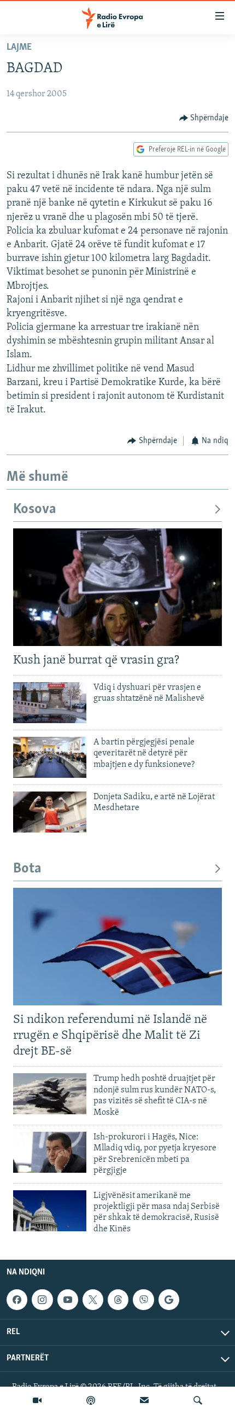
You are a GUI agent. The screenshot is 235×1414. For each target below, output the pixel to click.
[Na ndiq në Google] (168, 1299)
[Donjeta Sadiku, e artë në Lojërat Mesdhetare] (49, 812)
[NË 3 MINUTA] (144, 1400)
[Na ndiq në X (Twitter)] (93, 1299)
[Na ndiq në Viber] (143, 1299)
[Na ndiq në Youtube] (67, 1299)
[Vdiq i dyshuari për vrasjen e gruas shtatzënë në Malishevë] (49, 702)
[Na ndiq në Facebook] (17, 1299)
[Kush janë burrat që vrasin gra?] (117, 587)
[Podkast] (90, 1400)
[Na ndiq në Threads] (118, 1299)
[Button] (204, 118)
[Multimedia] (37, 1400)
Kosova (34, 509)
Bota (27, 869)
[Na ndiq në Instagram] (42, 1299)
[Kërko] (197, 1400)
